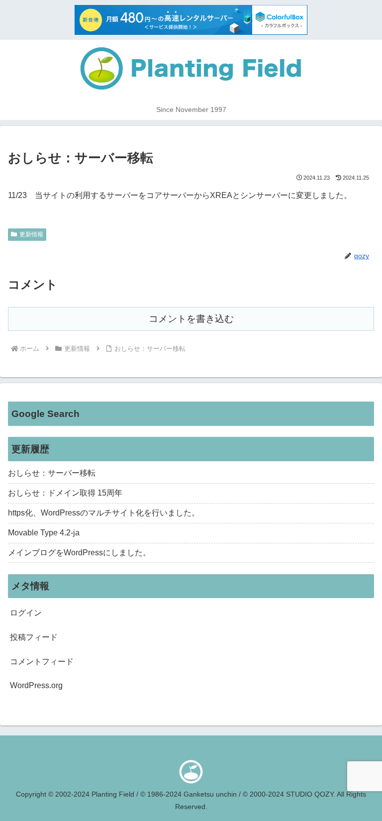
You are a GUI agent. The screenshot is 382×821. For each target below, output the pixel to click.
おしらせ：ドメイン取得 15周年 (65, 493)
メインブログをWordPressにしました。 (79, 552)
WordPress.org (36, 685)
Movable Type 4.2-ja (44, 532)
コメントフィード (42, 661)
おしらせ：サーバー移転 (52, 473)
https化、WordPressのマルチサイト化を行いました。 (103, 513)
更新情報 (31, 234)
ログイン (26, 613)
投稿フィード (34, 637)
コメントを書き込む (191, 318)
